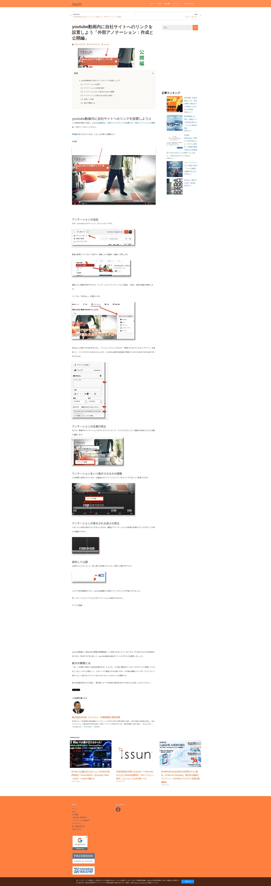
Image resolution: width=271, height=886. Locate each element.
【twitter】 (97, 727)
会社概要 (167, 3)
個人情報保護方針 (78, 826)
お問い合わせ (189, 3)
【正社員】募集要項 (79, 817)
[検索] (195, 27)
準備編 (74, 134)
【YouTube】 (87, 727)
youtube (106, 44)
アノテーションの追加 (92, 84)
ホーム (153, 3)
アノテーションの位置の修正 (94, 88)
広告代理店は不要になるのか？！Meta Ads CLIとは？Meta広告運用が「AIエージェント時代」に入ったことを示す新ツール (135, 775)
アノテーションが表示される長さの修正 (98, 95)
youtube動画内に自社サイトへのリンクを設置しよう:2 (100, 80)
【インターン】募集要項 (80, 820)
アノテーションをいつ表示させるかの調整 (99, 92)
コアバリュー (177, 3)
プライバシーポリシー (140, 882)
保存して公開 (88, 99)
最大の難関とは (89, 103)
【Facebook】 (147, 724)
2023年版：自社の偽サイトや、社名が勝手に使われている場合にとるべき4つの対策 (190, 103)
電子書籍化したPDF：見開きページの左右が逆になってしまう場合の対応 (190, 122)
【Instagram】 (77, 727)
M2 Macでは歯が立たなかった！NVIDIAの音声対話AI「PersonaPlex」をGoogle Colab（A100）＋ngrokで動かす (90, 775)
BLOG (159, 3)
